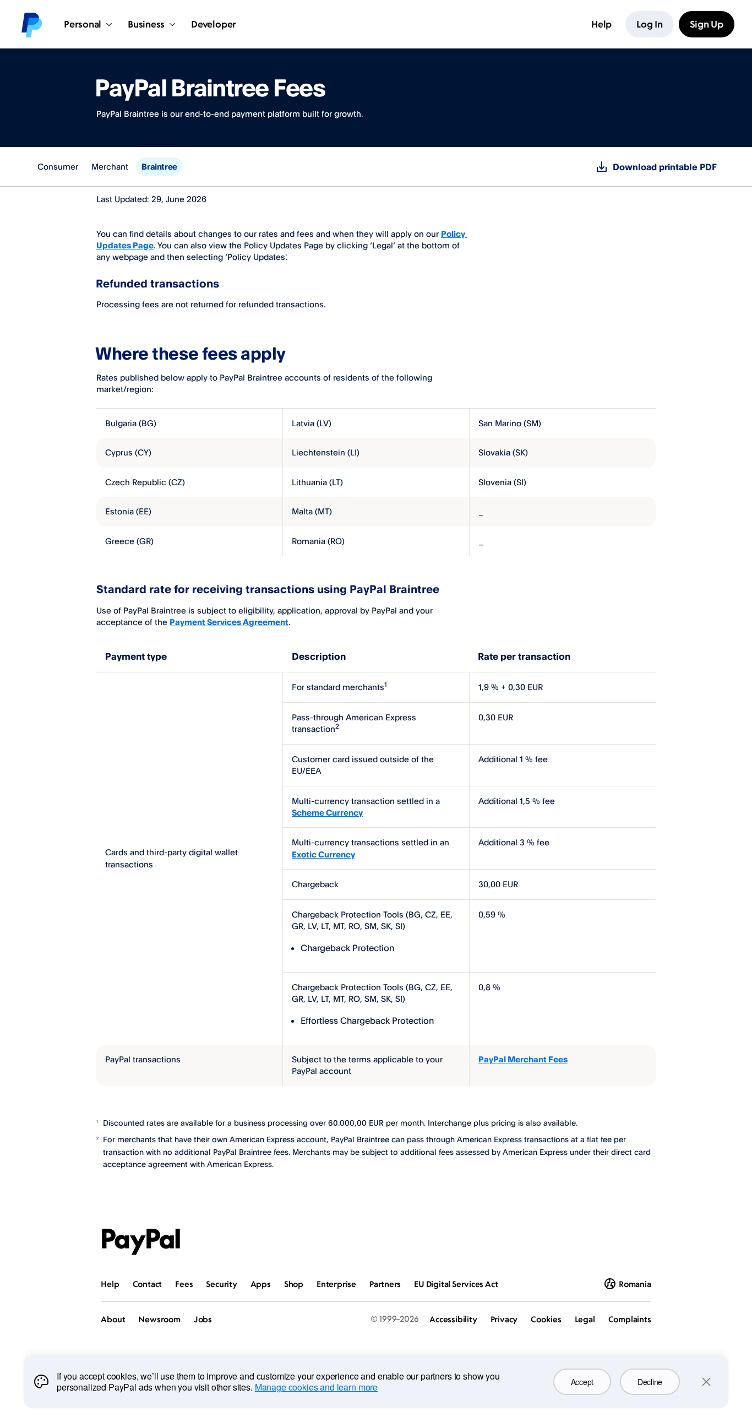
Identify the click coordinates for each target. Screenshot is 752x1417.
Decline (649, 1381)
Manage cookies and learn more (316, 1387)
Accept (582, 1381)
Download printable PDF (665, 166)
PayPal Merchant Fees (523, 1059)
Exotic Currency (323, 854)
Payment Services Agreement (229, 622)
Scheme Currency (327, 812)
